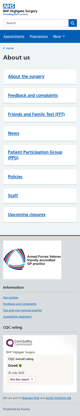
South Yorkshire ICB (58, 398)
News (13, 133)
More (58, 36)
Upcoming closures (26, 214)
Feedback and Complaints (19, 304)
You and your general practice (22, 310)
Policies (15, 176)
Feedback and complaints (33, 95)
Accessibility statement (17, 316)
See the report (19, 379)
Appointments (13, 36)
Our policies (10, 297)
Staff (13, 195)
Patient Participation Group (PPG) (35, 154)
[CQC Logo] (19, 343)
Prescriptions (39, 36)
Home (10, 48)
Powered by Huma (16, 409)
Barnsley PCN (31, 398)
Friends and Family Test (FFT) (36, 114)
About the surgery (26, 76)
